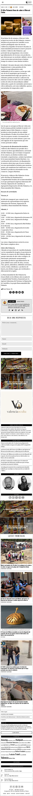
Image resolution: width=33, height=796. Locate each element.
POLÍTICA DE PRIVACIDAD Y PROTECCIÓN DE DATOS (15, 717)
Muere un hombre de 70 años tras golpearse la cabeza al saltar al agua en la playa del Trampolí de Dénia (15, 444)
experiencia (5, 745)
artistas (14, 740)
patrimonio (3, 751)
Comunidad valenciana (6, 568)
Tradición (12, 754)
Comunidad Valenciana (12, 742)
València (10, 758)
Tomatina (7, 754)
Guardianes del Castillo (14, 747)
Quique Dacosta (28, 751)
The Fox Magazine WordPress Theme (20, 791)
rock (1, 754)
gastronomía (23, 745)
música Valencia (24, 749)
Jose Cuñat (15, 7)
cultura (28, 742)
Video (14, 758)
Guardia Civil (7, 747)
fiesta (9, 745)
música (19, 749)
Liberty (28, 747)
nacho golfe (29, 749)
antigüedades (10, 740)
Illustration (24, 747)
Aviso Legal (4, 711)
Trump (21, 754)
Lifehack (3, 749)
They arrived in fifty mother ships (13, 771)
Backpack (19, 739)
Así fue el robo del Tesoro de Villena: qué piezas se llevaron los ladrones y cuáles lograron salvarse (15, 599)
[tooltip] (10, 292)
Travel (17, 754)
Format (13, 745)
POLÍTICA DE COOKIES (7, 714)
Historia (3, 637)
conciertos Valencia (21, 742)
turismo (24, 754)
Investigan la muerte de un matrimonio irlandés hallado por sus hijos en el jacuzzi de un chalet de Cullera (15, 468)
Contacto (3, 719)
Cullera (26, 742)
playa (14, 751)
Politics (17, 751)
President (22, 751)
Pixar (12, 751)
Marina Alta (12, 749)
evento (2, 745)
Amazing (4, 739)
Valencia (4, 757)
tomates (4, 754)
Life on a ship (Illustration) (11, 775)
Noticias (21, 7)
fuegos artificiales (18, 745)
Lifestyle (8, 749)
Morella (15, 749)
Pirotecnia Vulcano (8, 751)
